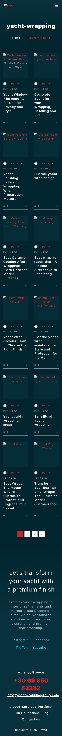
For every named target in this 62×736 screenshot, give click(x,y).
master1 (15, 84)
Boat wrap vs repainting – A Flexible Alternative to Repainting (45, 266)
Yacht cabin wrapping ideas (13, 421)
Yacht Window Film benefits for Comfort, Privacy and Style (15, 103)
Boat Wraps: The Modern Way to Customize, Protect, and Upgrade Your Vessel (14, 496)
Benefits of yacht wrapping (43, 421)
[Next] (42, 534)
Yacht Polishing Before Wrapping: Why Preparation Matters (13, 186)
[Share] (26, 122)
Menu (56, 5)
